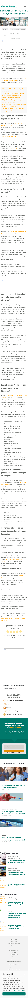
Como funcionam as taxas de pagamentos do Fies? (16, 861)
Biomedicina (14, 945)
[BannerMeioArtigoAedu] (14, 286)
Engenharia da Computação (14, 961)
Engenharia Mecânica (14, 966)
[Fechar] (24, 974)
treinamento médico (13, 900)
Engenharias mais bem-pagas (11, 136)
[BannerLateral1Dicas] (14, 663)
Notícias (10, 911)
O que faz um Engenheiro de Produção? (13, 93)
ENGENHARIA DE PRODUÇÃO (17, 29)
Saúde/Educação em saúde (15, 898)
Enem (7, 704)
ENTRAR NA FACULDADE (14, 858)
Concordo (14, 994)
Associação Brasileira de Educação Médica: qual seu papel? (16, 903)
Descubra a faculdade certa (14, 714)
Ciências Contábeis (14, 948)
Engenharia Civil (14, 959)
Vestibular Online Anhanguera (14, 700)
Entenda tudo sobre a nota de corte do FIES (16, 885)
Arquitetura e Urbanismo (14, 943)
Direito (14, 952)
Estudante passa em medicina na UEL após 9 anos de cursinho (16, 926)
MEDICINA (9, 783)
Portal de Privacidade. (18, 990)
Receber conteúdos (14, 751)
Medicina (8, 707)
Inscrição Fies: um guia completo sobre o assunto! (16, 873)
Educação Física (14, 954)
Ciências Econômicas (14, 950)
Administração (14, 939)
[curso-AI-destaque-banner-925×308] (14, 44)
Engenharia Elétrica (14, 964)
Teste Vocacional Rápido (13, 711)
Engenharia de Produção (14, 969)
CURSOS (5, 29)
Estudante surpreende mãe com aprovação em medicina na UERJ (17, 915)
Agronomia (14, 941)
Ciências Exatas (14, 148)
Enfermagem (14, 956)
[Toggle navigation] (25, 6)
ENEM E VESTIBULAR (12, 809)
